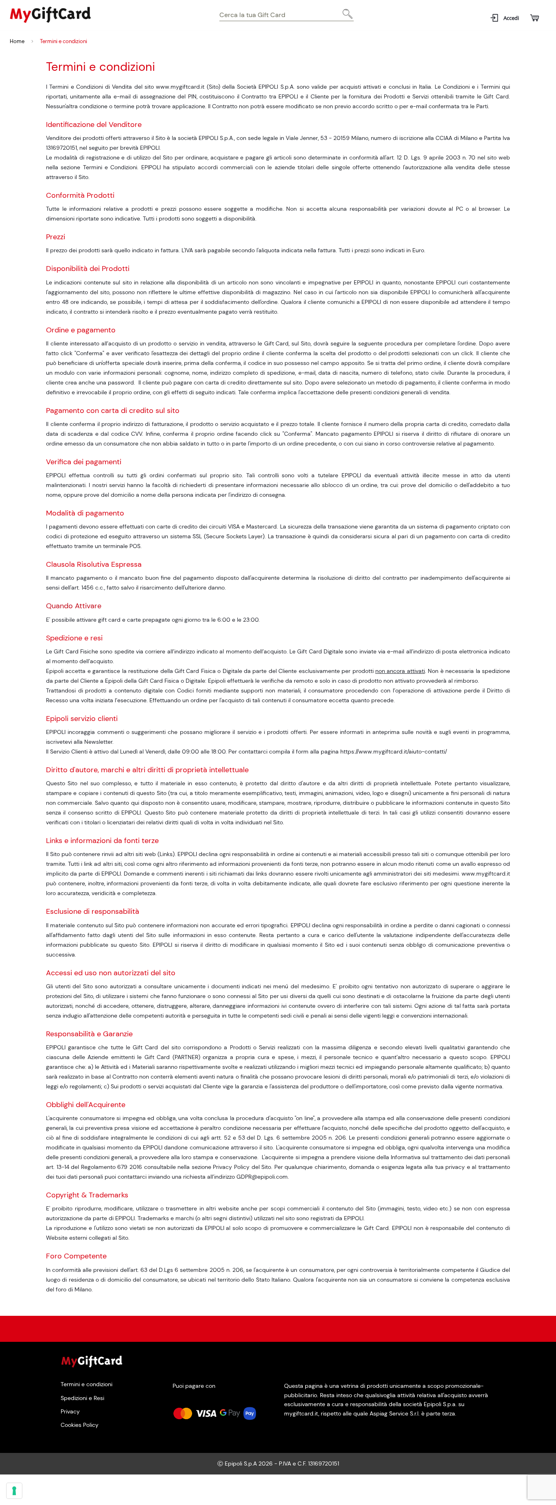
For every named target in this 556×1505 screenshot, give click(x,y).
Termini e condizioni (86, 1384)
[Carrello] (534, 18)
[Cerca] (345, 17)
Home (17, 41)
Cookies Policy (80, 1425)
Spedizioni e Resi (82, 1397)
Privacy (70, 1411)
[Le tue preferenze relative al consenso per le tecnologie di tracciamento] (14, 1490)
